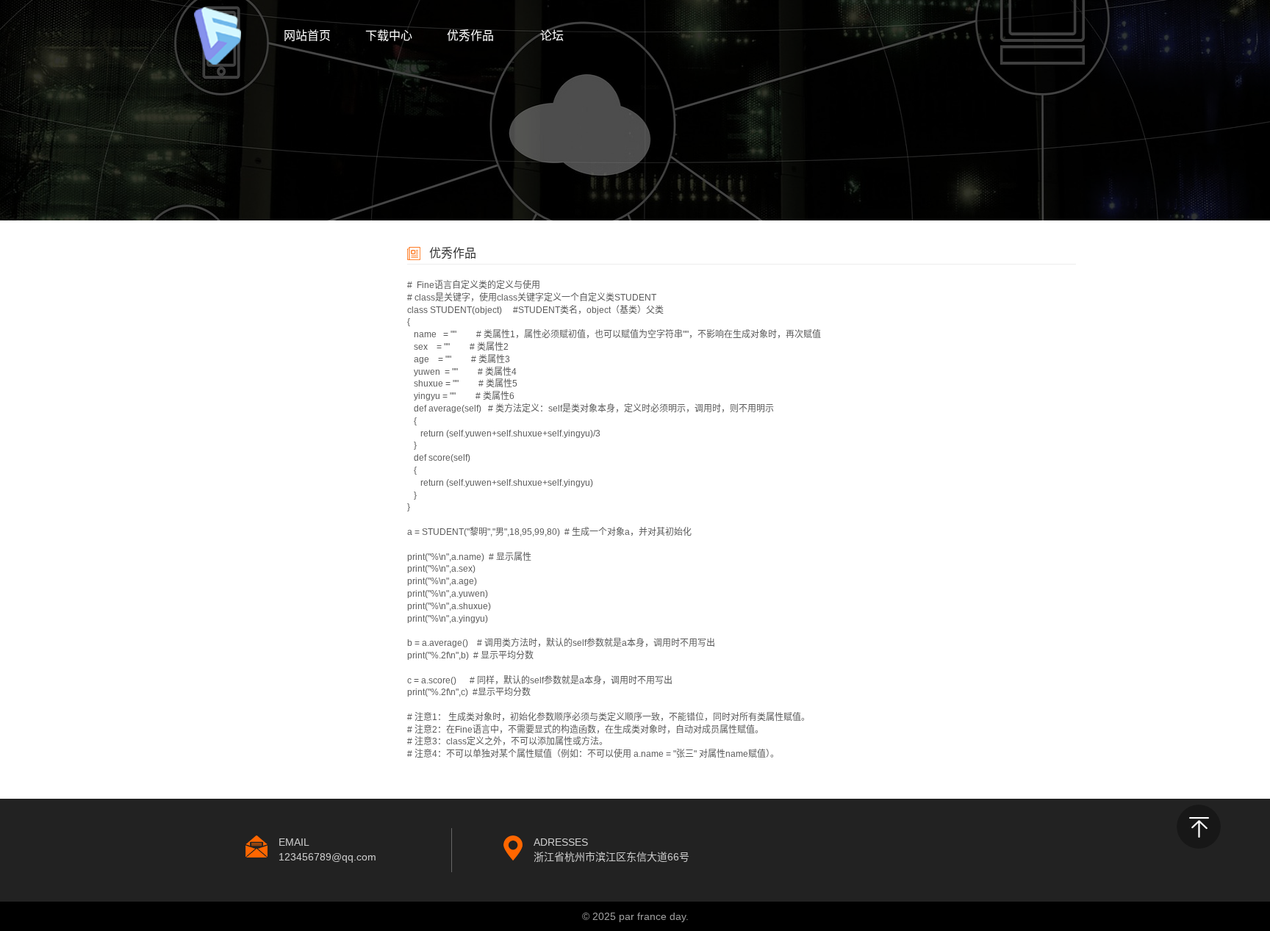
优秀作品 (470, 35)
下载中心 (388, 35)
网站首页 (307, 35)
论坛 (552, 35)
